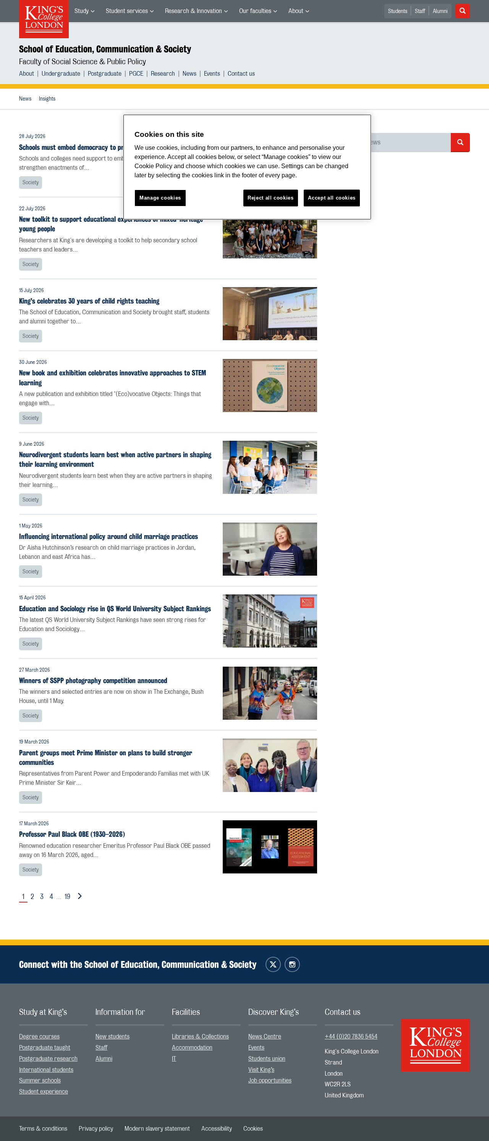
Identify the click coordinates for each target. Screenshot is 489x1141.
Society (31, 182)
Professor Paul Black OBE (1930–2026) (72, 834)
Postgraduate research (48, 1059)
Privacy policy (96, 1129)
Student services (127, 11)
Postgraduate (104, 74)
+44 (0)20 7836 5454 (351, 1037)
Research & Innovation (193, 11)
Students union (266, 1059)
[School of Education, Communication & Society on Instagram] (292, 964)
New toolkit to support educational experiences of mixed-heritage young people (111, 224)
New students (113, 1037)
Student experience (43, 1092)
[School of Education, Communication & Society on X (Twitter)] (273, 964)
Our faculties (255, 11)
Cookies (253, 1129)
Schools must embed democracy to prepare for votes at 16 (101, 147)
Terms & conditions (43, 1129)
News (189, 74)
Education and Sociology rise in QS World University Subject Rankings (115, 609)
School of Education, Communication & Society (105, 49)
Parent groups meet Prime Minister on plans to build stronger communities (105, 757)
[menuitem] (84, 11)
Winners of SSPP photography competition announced (93, 680)
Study (81, 11)
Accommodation (192, 1048)
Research (163, 74)
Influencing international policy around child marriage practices (108, 536)
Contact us (241, 74)
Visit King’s (261, 1070)
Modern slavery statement (157, 1129)
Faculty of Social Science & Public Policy (82, 62)
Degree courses (39, 1037)
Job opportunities (269, 1081)
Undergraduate (61, 74)
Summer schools (40, 1081)
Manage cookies (160, 198)
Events (212, 74)
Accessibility (216, 1129)
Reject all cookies (271, 198)
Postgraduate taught (44, 1048)
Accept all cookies (332, 198)
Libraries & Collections (200, 1037)
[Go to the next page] (78, 896)
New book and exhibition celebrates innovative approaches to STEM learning (112, 377)
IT (174, 1059)
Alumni (440, 11)
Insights (47, 99)
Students (397, 11)
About (295, 11)
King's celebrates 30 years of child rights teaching (89, 301)
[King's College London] (435, 1039)
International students (46, 1070)
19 (67, 897)
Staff (420, 11)
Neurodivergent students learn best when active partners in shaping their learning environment (115, 459)
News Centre (264, 1037)
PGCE (136, 74)
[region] (247, 167)
